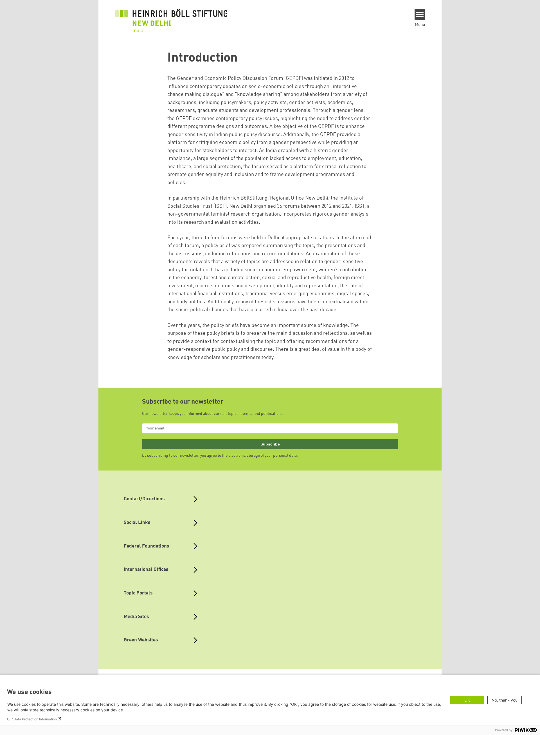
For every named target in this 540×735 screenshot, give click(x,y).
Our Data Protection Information (32, 719)
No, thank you (505, 700)
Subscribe (270, 444)
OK (467, 700)
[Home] (171, 21)
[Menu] (420, 14)
